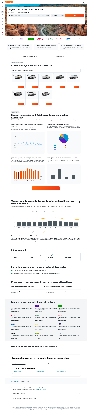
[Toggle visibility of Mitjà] (56, 148)
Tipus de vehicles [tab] (61, 363)
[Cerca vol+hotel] (2, 14)
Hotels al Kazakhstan (39, 371)
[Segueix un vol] (2, 21)
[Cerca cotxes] (2, 12)
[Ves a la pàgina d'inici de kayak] (9, 2)
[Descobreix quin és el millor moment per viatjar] (2, 24)
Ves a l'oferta (21, 86)
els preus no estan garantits (41, 389)
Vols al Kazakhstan (18, 371)
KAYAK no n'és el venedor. (19, 393)
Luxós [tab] (58, 211)
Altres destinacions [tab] (31, 363)
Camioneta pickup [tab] (51, 211)
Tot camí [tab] (43, 211)
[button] (2, 2)
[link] (46, 188)
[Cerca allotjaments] (2, 9)
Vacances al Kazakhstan (61, 371)
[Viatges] (2, 28)
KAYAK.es (13, 381)
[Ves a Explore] (2, 18)
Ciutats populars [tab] (41, 363)
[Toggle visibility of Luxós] (67, 148)
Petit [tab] (33, 211)
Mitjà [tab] (37, 211)
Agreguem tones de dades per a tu (21, 395)
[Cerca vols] (2, 6)
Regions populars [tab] (51, 363)
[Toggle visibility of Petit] (66, 146)
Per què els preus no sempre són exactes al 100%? (25, 398)
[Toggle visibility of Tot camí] (56, 146)
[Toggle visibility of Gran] (56, 149)
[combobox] (12, 12)
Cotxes (17, 381)
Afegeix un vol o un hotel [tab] (18, 363)
